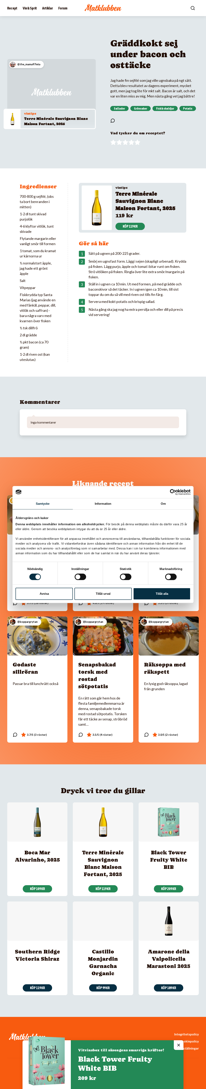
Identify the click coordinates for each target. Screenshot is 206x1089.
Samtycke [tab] (43, 503)
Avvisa (44, 593)
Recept (12, 8)
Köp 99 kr (103, 988)
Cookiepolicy (189, 1041)
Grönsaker (140, 108)
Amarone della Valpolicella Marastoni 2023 (168, 958)
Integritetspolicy (186, 1034)
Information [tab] (103, 503)
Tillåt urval (103, 593)
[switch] (80, 577)
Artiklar (47, 8)
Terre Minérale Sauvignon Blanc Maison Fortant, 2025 (145, 201)
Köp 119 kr (130, 226)
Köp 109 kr (37, 889)
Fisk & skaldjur (165, 108)
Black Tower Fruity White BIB (168, 859)
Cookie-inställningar (184, 1048)
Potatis (187, 108)
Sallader (119, 108)
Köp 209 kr (168, 889)
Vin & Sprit (30, 8)
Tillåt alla (162, 593)
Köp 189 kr (168, 988)
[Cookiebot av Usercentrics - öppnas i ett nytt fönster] (173, 492)
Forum (62, 8)
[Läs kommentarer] (112, 120)
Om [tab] (163, 503)
